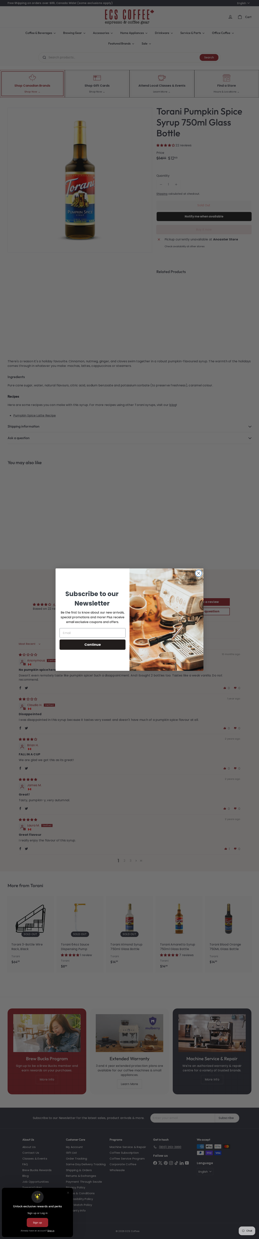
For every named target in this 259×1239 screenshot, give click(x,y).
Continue (92, 644)
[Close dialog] (198, 573)
